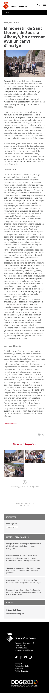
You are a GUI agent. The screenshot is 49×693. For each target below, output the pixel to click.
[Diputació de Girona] (15, 5)
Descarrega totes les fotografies (24, 486)
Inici (7, 12)
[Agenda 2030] (24, 683)
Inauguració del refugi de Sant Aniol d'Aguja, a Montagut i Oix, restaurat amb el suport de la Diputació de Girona (23, 592)
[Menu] (45, 5)
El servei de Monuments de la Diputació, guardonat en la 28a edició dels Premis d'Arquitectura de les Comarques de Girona (23, 558)
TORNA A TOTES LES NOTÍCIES (24, 504)
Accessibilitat (20, 668)
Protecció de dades (22, 666)
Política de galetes (21, 671)
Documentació (10, 423)
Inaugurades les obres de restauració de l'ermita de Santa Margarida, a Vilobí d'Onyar (23, 581)
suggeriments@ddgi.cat (24, 650)
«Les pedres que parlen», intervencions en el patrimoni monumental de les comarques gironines (23, 570)
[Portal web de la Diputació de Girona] (22, 636)
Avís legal (18, 663)
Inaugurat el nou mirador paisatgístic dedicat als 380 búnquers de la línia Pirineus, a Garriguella (23, 546)
